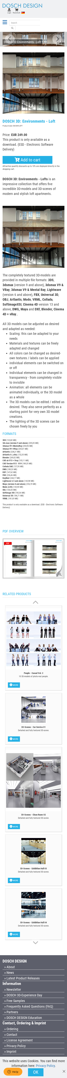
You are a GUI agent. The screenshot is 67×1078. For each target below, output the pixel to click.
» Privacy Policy (15, 1046)
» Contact (10, 1035)
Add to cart (30, 159)
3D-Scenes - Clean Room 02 (33, 814)
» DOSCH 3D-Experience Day (23, 995)
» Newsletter (12, 989)
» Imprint (10, 1051)
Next (57, 39)
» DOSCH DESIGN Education (23, 1018)
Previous (10, 39)
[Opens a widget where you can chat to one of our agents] (12, 1072)
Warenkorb (16, 13)
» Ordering (11, 1029)
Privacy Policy (45, 1066)
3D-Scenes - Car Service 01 (33, 727)
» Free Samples (14, 1001)
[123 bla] (12, 28)
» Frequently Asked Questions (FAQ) (28, 1006)
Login (9, 13)
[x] (64, 1070)
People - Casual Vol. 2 (33, 673)
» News (9, 973)
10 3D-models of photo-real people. (33, 676)
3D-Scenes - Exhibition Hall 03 (33, 868)
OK (35, 1072)
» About (9, 967)
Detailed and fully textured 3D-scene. (33, 730)
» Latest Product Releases (22, 978)
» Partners (11, 1012)
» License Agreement (18, 1040)
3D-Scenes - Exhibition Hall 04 (33, 922)
